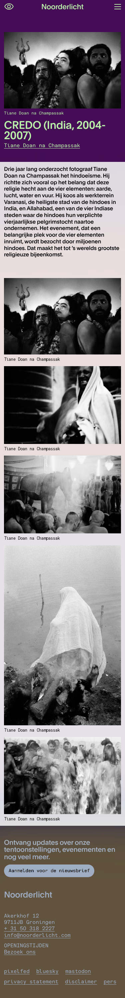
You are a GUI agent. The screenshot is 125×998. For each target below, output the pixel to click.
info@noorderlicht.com (37, 935)
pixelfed (17, 971)
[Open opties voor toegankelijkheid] (9, 7)
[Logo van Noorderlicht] (62, 6)
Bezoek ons (20, 952)
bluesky (47, 971)
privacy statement (31, 981)
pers (110, 981)
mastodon (78, 971)
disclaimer (81, 981)
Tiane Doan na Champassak (42, 145)
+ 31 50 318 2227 (29, 928)
